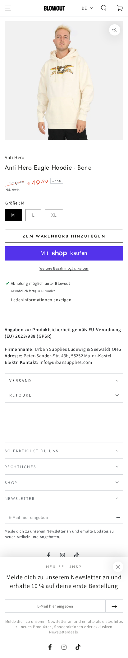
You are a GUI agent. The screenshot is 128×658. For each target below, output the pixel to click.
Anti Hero (14, 157)
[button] (87, 8)
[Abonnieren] (119, 517)
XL (54, 215)
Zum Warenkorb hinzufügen (64, 236)
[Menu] (8, 8)
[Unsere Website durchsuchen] (104, 8)
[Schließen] (118, 567)
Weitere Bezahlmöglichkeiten (64, 268)
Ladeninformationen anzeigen (41, 300)
